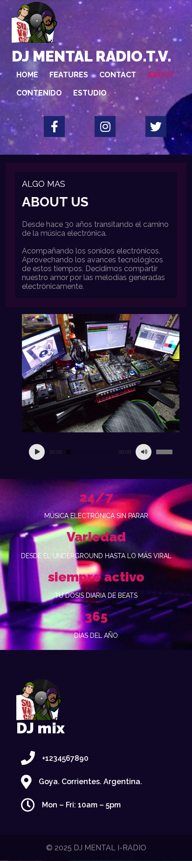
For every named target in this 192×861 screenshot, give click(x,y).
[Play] (37, 452)
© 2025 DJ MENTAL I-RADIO (96, 847)
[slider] (164, 452)
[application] (101, 452)
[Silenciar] (143, 452)
